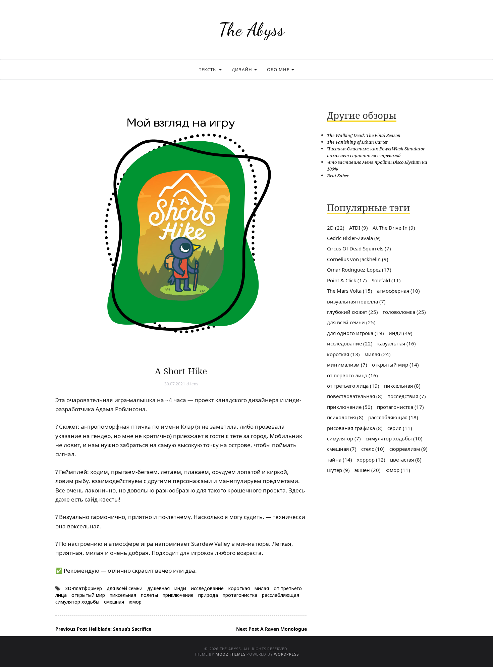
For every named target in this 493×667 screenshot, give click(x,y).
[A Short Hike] (181, 228)
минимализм (347, 364)
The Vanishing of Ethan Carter (357, 142)
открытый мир (88, 595)
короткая (239, 588)
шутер (338, 470)
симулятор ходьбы (77, 602)
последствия (406, 396)
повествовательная (355, 396)
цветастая (406, 459)
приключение (178, 595)
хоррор (371, 459)
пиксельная (123, 595)
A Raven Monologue (271, 629)
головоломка (404, 311)
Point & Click (347, 280)
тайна (339, 459)
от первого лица (352, 375)
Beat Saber (338, 176)
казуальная (396, 343)
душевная (158, 588)
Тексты (208, 69)
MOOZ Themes (230, 654)
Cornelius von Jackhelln (357, 259)
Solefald (386, 280)
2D (335, 227)
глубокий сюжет (352, 311)
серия (399, 428)
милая (262, 588)
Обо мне (279, 69)
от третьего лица (353, 385)
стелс (373, 448)
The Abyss (251, 29)
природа (208, 595)
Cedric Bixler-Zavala (354, 238)
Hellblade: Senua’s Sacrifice (103, 629)
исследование (207, 588)
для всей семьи (125, 588)
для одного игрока (355, 333)
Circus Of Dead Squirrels (359, 248)
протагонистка (240, 595)
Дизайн (243, 69)
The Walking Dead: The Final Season (363, 135)
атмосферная (398, 290)
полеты (149, 595)
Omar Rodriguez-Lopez (359, 269)
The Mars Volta (349, 290)
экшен (367, 470)
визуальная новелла (356, 301)
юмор (135, 602)
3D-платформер (83, 588)
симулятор (344, 438)
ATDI (358, 227)
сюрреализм (408, 448)
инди (180, 588)
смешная (114, 602)
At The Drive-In (394, 227)
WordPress (286, 654)
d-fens (192, 384)
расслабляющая (280, 595)
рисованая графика (355, 428)
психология (345, 417)
